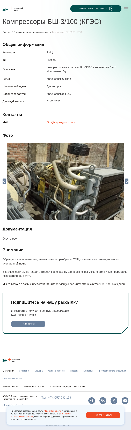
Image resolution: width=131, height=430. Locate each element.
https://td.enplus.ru (52, 411)
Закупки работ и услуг (34, 386)
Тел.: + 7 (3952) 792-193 (56, 397)
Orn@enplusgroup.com (61, 122)
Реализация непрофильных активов (31, 32)
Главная (7, 32)
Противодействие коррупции (112, 371)
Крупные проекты (56, 371)
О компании (8, 371)
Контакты (88, 371)
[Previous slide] (4, 181)
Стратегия (24, 371)
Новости (74, 371)
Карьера (38, 371)
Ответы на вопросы (12, 379)
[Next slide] (126, 181)
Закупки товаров (10, 386)
